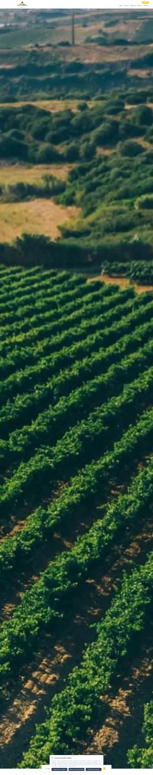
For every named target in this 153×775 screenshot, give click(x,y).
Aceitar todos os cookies (93, 769)
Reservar (145, 2)
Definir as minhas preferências (76, 769)
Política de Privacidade (70, 766)
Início (120, 5)
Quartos (126, 5)
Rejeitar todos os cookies (59, 769)
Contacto (146, 5)
